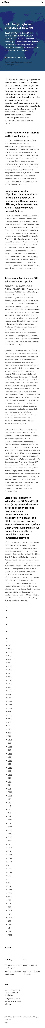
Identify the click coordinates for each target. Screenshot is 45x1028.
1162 (9, 715)
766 (9, 924)
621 (9, 659)
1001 (10, 652)
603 (9, 677)
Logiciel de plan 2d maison (29, 966)
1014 (10, 893)
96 (9, 663)
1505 (10, 792)
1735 (10, 834)
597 (9, 750)
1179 (9, 903)
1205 (10, 739)
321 (9, 778)
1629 (10, 889)
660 (9, 687)
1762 (10, 680)
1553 (10, 701)
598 (9, 830)
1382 (10, 855)
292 (9, 722)
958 (9, 666)
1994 (10, 935)
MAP (6, 1022)
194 (9, 816)
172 (9, 879)
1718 (9, 851)
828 (9, 656)
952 (9, 764)
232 (9, 725)
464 (9, 914)
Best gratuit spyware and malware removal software (12, 1001)
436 (9, 869)
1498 (10, 910)
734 (9, 799)
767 (9, 788)
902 (9, 896)
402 (9, 683)
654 (9, 928)
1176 (9, 823)
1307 (10, 848)
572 (9, 883)
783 (9, 781)
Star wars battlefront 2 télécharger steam (12, 966)
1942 (10, 767)
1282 (10, 820)
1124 (9, 690)
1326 (10, 753)
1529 (10, 795)
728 (9, 876)
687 (9, 649)
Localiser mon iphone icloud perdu (12, 972)
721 (9, 785)
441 (9, 806)
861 (9, 711)
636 (9, 757)
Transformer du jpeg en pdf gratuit (31, 972)
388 (9, 771)
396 (9, 841)
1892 (10, 837)
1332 (10, 827)
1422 (10, 931)
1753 (10, 858)
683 (9, 718)
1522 (10, 729)
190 (9, 802)
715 (9, 736)
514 (9, 694)
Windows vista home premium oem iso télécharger (12, 992)
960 (9, 743)
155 (9, 697)
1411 (9, 809)
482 (9, 670)
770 (9, 844)
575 (9, 645)
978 (9, 813)
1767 (10, 886)
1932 (10, 760)
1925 (10, 774)
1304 (10, 917)
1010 (10, 862)
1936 (10, 746)
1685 (10, 708)
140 (9, 900)
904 (9, 732)
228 (9, 921)
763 (9, 907)
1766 (10, 872)
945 (9, 673)
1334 (10, 704)
